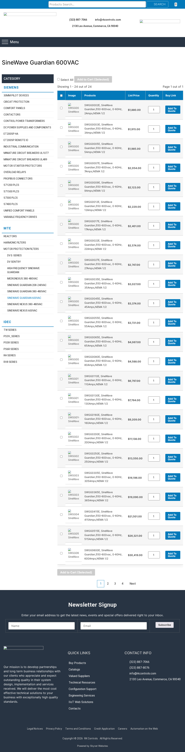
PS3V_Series (12, 336)
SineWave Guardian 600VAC (24, 297)
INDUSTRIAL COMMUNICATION (21, 146)
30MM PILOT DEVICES (16, 95)
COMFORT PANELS (14, 108)
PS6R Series (11, 349)
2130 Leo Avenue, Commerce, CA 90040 (95, 26)
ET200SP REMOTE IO (16, 140)
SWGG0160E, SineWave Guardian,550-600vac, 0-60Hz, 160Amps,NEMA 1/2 (103, 418)
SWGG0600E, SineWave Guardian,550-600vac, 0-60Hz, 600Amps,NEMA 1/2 (103, 554)
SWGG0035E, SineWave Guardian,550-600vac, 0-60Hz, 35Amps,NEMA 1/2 (103, 283)
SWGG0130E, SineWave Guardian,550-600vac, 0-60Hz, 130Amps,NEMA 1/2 (103, 399)
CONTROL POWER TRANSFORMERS (24, 120)
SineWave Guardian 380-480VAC (26, 291)
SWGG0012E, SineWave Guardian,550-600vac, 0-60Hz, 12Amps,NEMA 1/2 (103, 206)
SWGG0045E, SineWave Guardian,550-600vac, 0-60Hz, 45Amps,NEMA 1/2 (103, 302)
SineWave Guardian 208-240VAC (26, 285)
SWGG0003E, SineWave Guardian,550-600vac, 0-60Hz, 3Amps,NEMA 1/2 (103, 128)
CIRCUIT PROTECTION (16, 101)
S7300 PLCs (11, 197)
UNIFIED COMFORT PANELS (19, 210)
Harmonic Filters (15, 242)
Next (133, 583)
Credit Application (104, 728)
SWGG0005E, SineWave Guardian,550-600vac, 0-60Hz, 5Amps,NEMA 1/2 (103, 147)
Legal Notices (35, 728)
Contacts (75, 708)
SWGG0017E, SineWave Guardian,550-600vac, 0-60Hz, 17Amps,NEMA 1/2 (103, 225)
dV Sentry (14, 261)
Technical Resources (82, 682)
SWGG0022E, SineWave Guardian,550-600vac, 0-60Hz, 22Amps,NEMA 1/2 (103, 244)
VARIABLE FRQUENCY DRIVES (20, 216)
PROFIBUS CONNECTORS (18, 178)
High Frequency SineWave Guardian (23, 270)
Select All (67, 79)
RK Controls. (91, 738)
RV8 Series (10, 361)
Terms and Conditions (78, 728)
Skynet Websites (99, 745)
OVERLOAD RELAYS (15, 172)
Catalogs (74, 669)
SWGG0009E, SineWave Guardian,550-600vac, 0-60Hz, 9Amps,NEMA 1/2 (103, 186)
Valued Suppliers (79, 676)
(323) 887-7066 (78, 19)
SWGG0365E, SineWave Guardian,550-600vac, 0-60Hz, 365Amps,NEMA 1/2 (103, 496)
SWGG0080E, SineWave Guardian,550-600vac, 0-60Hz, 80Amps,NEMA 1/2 (103, 360)
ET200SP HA (11, 133)
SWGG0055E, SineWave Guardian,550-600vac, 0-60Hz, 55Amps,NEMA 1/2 (103, 322)
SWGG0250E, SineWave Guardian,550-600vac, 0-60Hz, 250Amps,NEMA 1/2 (103, 457)
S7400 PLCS (11, 204)
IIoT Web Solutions (81, 702)
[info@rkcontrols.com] (92, 20)
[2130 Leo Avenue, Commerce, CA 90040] (69, 26)
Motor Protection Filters (21, 248)
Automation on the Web (144, 728)
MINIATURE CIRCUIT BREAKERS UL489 (25, 159)
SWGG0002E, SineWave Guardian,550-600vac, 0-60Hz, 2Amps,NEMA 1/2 (103, 109)
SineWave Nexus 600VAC (22, 310)
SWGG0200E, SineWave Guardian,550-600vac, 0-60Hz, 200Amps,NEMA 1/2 (103, 438)
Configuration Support (82, 689)
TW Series (10, 329)
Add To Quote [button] (172, 109)
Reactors (10, 236)
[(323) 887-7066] (66, 20)
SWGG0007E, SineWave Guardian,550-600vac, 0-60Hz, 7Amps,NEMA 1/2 (103, 167)
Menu (14, 42)
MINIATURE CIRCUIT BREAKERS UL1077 (26, 152)
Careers (122, 728)
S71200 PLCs (11, 184)
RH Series (10, 355)
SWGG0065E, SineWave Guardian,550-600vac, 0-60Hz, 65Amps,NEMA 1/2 (103, 341)
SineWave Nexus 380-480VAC (24, 304)
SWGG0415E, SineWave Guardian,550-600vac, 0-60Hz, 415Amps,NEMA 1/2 (103, 515)
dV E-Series (14, 255)
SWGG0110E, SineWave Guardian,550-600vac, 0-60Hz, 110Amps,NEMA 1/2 (103, 380)
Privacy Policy (54, 728)
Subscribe (164, 624)
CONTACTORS (12, 114)
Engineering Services (82, 695)
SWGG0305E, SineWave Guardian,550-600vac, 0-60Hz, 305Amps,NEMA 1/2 (103, 476)
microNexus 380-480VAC (22, 278)
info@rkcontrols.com (108, 19)
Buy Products (77, 663)
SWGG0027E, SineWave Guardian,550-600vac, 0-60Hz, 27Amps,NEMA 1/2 (103, 264)
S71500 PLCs (11, 191)
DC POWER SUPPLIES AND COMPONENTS (27, 127)
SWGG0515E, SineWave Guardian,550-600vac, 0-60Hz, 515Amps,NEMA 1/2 (103, 534)
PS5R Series (11, 342)
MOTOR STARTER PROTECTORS (23, 165)
